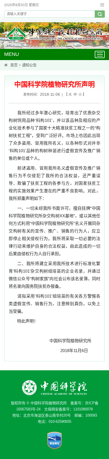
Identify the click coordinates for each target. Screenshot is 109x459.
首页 (14, 65)
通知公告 (29, 65)
